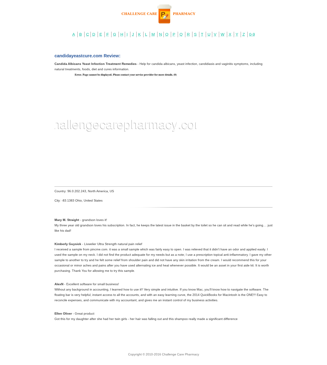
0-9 (252, 34)
